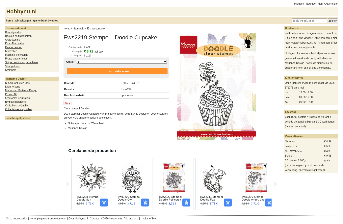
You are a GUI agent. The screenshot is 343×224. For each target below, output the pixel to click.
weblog (53, 20)
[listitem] (91, 184)
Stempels (10, 69)
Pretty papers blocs (16, 58)
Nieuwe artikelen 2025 (17, 82)
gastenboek (40, 20)
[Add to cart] (104, 202)
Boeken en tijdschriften (18, 35)
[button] (67, 184)
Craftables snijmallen (17, 105)
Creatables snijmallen (17, 97)
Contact (94, 218)
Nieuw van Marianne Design (21, 90)
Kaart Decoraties (14, 43)
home (9, 20)
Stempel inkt (12, 66)
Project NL (11, 94)
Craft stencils (12, 39)
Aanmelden (331, 3)
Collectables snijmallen (18, 109)
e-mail (301, 87)
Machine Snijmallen (16, 54)
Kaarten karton (13, 47)
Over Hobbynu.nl (78, 218)
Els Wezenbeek (96, 28)
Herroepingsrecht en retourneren (48, 218)
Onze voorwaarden (16, 218)
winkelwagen (23, 20)
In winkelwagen (117, 71)
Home (67, 28)
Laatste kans (12, 86)
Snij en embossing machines (21, 62)
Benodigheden (13, 32)
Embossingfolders (15, 101)
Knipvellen (11, 51)
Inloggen (299, 3)
